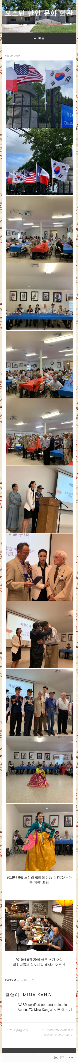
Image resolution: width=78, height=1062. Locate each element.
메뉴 (41, 38)
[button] (39, 94)
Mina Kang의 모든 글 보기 (53, 1010)
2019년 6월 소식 (18, 1030)
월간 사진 (28, 979)
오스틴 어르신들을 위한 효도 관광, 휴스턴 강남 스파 (57, 1033)
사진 (19, 979)
